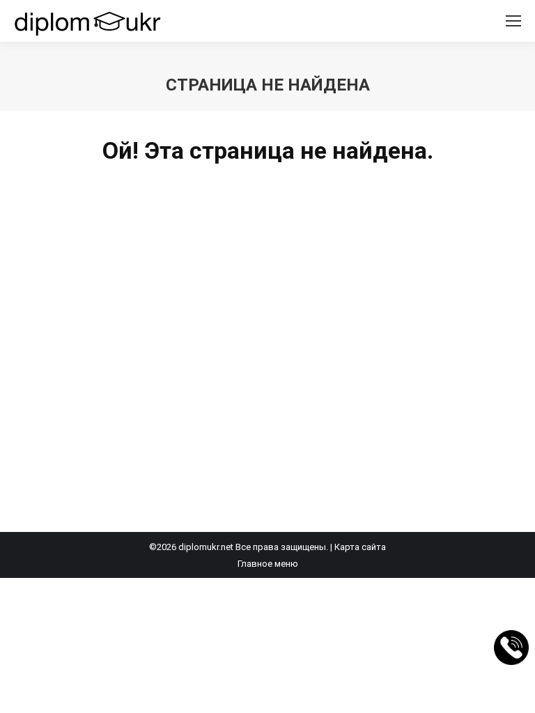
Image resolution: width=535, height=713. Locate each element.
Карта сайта (360, 547)
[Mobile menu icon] (513, 21)
